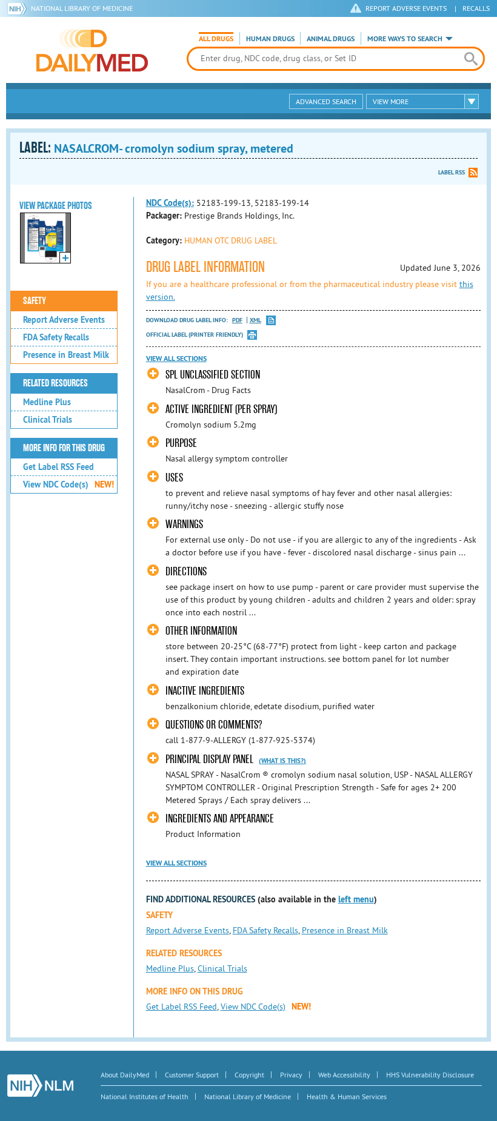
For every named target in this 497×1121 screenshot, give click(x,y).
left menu (356, 899)
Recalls (476, 8)
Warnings (184, 524)
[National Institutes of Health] (19, 8)
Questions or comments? (213, 725)
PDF (237, 320)
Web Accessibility (344, 1074)
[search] (471, 58)
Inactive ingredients (204, 691)
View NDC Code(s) (68, 484)
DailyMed (92, 50)
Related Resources (55, 383)
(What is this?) (282, 760)
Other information (201, 631)
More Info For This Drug (64, 448)
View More (391, 101)
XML (255, 320)
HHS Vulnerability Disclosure (430, 1074)
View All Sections (176, 358)
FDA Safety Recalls (56, 337)
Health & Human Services (347, 1096)
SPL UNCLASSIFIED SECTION (212, 375)
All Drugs (216, 39)
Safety (34, 301)
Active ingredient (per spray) (221, 409)
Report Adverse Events (64, 319)
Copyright (249, 1074)
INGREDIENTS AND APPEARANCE (219, 818)
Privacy (291, 1074)
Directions (186, 571)
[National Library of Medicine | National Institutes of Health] (40, 1085)
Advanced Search (326, 101)
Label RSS (451, 172)
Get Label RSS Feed (58, 466)
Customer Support (192, 1074)
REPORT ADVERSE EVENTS (406, 8)
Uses (174, 477)
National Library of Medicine (82, 8)
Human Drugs (270, 39)
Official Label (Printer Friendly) (194, 335)
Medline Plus (47, 402)
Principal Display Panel (210, 759)
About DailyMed (125, 1074)
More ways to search (404, 39)
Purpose (181, 443)
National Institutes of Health (144, 1096)
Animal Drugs (331, 39)
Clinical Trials (47, 419)
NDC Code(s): (170, 202)
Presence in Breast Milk (66, 354)
